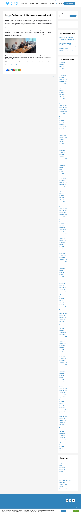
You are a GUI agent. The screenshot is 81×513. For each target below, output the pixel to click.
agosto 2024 (62, 113)
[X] (9, 70)
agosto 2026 (62, 62)
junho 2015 (61, 349)
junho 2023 (61, 144)
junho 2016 (61, 324)
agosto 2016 (62, 319)
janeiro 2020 (62, 231)
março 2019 (62, 253)
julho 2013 (61, 399)
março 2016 (62, 330)
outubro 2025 (62, 83)
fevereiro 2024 (62, 126)
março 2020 (62, 227)
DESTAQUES (62, 469)
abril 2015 (61, 354)
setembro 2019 (62, 240)
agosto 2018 (62, 268)
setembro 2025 (63, 86)
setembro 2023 (63, 137)
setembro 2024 (63, 111)
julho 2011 (61, 444)
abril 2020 (61, 225)
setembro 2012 (62, 420)
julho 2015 (61, 347)
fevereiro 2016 (62, 332)
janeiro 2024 (62, 128)
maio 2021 (61, 197)
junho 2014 (61, 375)
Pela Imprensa (62, 478)
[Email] (19, 70)
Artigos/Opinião (63, 463)
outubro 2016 (62, 315)
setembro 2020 (63, 214)
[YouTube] (73, 500)
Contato (52, 3)
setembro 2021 (62, 188)
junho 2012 (61, 427)
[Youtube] (59, 3)
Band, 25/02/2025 (13, 65)
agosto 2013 (62, 397)
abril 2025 (61, 96)
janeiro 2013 (62, 412)
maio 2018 (61, 274)
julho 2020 (61, 219)
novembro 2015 (63, 339)
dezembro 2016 (63, 311)
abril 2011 (61, 450)
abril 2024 (61, 122)
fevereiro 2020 (62, 229)
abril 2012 (61, 431)
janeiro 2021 (62, 206)
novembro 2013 (63, 390)
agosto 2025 (62, 88)
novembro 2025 (63, 81)
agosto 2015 (62, 345)
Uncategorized (63, 488)
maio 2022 (61, 171)
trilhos (69, 23)
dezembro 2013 (63, 388)
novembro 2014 (63, 364)
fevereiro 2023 (62, 152)
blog (60, 465)
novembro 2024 (63, 107)
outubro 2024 (62, 109)
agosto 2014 (62, 371)
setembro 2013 (62, 394)
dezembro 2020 (63, 208)
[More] (21, 70)
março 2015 (62, 356)
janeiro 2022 (62, 180)
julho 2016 (61, 321)
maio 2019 (61, 249)
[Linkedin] (11, 70)
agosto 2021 (62, 191)
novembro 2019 (63, 236)
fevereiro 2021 (62, 204)
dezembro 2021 (63, 182)
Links (37, 3)
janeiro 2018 (62, 283)
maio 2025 (61, 94)
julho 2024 (61, 116)
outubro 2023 (62, 135)
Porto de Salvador (64, 23)
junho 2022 (61, 169)
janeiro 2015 (62, 360)
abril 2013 (61, 405)
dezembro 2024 (63, 105)
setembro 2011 (62, 439)
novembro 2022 (63, 158)
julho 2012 (61, 424)
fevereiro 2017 (62, 306)
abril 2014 (61, 379)
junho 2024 (61, 118)
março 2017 (62, 304)
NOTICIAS (8, 16)
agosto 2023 (62, 139)
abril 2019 (61, 251)
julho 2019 (61, 244)
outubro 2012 (62, 418)
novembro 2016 (63, 313)
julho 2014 (61, 373)
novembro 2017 (63, 287)
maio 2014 (61, 377)
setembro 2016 (62, 317)
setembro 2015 (63, 343)
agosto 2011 (62, 442)
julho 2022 (61, 167)
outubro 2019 (62, 238)
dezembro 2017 (63, 285)
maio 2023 (61, 146)
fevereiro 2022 (62, 178)
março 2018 (62, 279)
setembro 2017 (62, 291)
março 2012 (62, 433)
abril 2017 (61, 302)
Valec (73, 23)
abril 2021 (61, 199)
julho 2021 (61, 193)
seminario (61, 486)
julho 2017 (61, 296)
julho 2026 (61, 64)
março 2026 (62, 73)
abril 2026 (61, 71)
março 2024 (62, 124)
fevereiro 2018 (62, 281)
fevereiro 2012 (62, 435)
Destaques (62, 467)
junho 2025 (61, 92)
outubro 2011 (62, 437)
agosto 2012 (62, 422)
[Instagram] (61, 3)
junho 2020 (61, 221)
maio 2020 (61, 223)
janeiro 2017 (62, 309)
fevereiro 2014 (62, 384)
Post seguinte (52, 76)
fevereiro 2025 (62, 101)
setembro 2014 (63, 369)
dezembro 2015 (63, 336)
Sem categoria (63, 484)
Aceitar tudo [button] (76, 510)
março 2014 (62, 382)
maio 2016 (61, 326)
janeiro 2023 (62, 154)
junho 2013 (61, 401)
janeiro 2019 (62, 257)
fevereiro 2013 (62, 409)
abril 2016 (61, 328)
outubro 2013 (62, 392)
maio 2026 (61, 68)
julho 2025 (61, 90)
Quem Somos (24, 3)
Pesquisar (61, 13)
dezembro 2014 (63, 362)
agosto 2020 (62, 216)
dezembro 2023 (63, 131)
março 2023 (62, 150)
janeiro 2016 (62, 334)
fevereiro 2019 (62, 255)
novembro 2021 (63, 184)
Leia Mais (64, 511)
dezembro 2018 (63, 259)
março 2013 (62, 407)
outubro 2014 (62, 367)
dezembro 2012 (63, 414)
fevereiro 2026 (62, 75)
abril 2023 (61, 148)
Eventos (32, 3)
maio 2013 (61, 403)
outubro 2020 (62, 212)
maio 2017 (61, 300)
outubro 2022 (62, 161)
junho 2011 (61, 446)
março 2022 (62, 176)
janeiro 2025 (62, 103)
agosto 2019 (62, 242)
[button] (69, 3)
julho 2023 (61, 141)
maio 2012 (61, 429)
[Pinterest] (14, 70)
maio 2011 (61, 448)
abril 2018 (61, 276)
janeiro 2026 (62, 77)
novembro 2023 (63, 133)
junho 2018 (61, 272)
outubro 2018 (62, 264)
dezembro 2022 (63, 156)
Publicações (44, 3)
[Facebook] (7, 70)
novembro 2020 (63, 210)
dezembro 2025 (63, 79)
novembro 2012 (63, 416)
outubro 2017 (62, 289)
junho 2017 (61, 298)
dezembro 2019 (63, 234)
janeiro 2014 (62, 386)
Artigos (61, 461)
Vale (71, 23)
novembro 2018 (63, 261)
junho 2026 (61, 66)
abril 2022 (61, 173)
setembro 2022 (63, 163)
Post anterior (6, 76)
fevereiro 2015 (62, 358)
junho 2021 (61, 195)
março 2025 (62, 98)
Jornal (60, 473)
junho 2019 (61, 246)
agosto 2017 (62, 294)
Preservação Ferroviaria (64, 480)
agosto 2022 (62, 165)
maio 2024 (61, 120)
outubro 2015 (62, 341)
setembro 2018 (62, 266)
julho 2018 (61, 270)
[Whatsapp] (16, 70)
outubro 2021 (62, 186)
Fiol (60, 23)
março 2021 (62, 201)
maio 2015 (61, 351)
